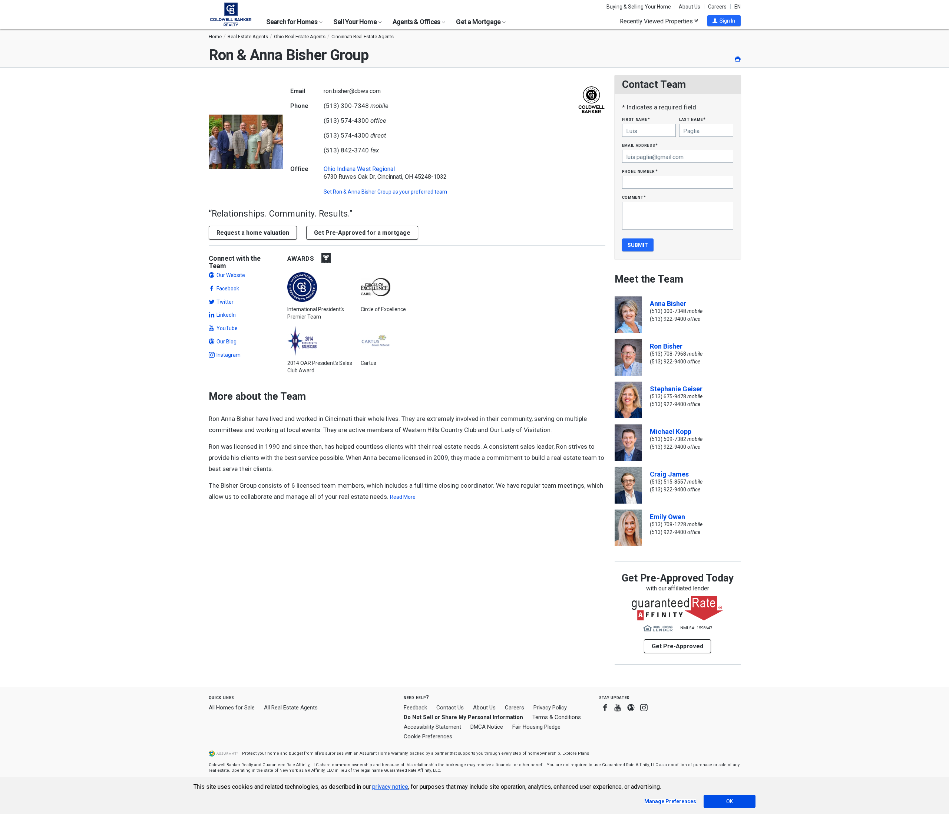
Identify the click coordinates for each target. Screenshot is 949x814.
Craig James (669, 474)
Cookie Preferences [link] (428, 736)
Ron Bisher (666, 346)
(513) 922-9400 (668, 319)
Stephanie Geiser (676, 389)
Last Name (692, 119)
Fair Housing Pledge (536, 727)
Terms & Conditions (556, 717)
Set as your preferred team (385, 192)
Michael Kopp (670, 431)
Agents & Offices (417, 22)
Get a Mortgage (479, 22)
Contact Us (450, 707)
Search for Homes (292, 22)
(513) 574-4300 (346, 120)
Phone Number (640, 171)
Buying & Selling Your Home (638, 6)
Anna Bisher (668, 303)
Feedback (415, 708)
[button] (724, 20)
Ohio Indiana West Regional (359, 169)
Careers (717, 6)
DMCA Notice (486, 727)
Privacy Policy (550, 707)
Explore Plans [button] (575, 753)
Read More (403, 497)
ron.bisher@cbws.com (352, 91)
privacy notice (390, 786)
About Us (689, 6)
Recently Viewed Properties (657, 21)
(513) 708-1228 (668, 524)
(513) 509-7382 (668, 439)
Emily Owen (667, 517)
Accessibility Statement (432, 727)
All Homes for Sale (232, 707)
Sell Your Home (355, 22)
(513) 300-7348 (346, 105)
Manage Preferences (670, 801)
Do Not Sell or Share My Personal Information (463, 717)
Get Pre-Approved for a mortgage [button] (362, 232)
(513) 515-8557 (668, 482)
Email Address (640, 145)
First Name (636, 119)
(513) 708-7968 (668, 354)
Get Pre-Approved (677, 646)
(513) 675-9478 (668, 396)
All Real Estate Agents (291, 707)
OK (729, 801)
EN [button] (737, 7)
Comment (634, 197)
